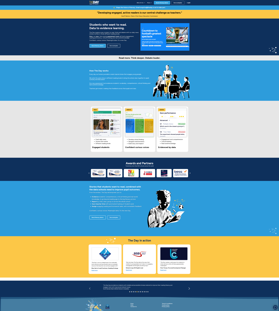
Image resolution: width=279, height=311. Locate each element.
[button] (141, 3)
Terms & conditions (167, 303)
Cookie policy (165, 305)
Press (132, 303)
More (148, 3)
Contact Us (133, 306)
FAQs (131, 305)
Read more (95, 270)
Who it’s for (140, 3)
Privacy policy (166, 306)
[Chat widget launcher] (275, 307)
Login (188, 2)
